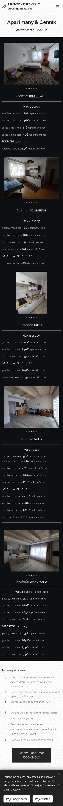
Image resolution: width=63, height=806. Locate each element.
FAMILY (38, 439)
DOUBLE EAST (38, 210)
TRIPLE (38, 325)
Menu (57, 6)
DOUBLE (34, 96)
